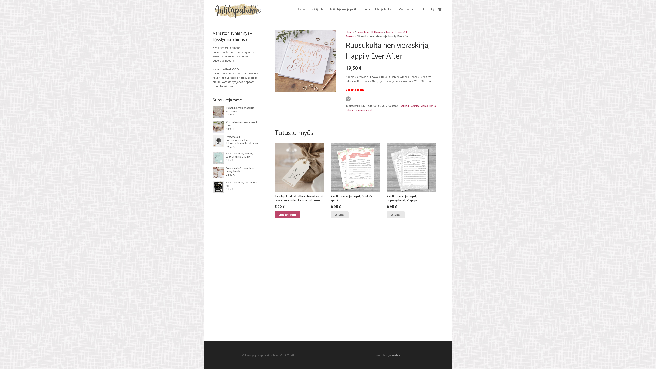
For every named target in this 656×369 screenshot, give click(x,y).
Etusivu (350, 32)
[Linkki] (237, 10)
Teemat (390, 32)
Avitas (396, 355)
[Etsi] (432, 9)
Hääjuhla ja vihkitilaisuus (369, 32)
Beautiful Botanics (409, 105)
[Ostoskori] (439, 9)
